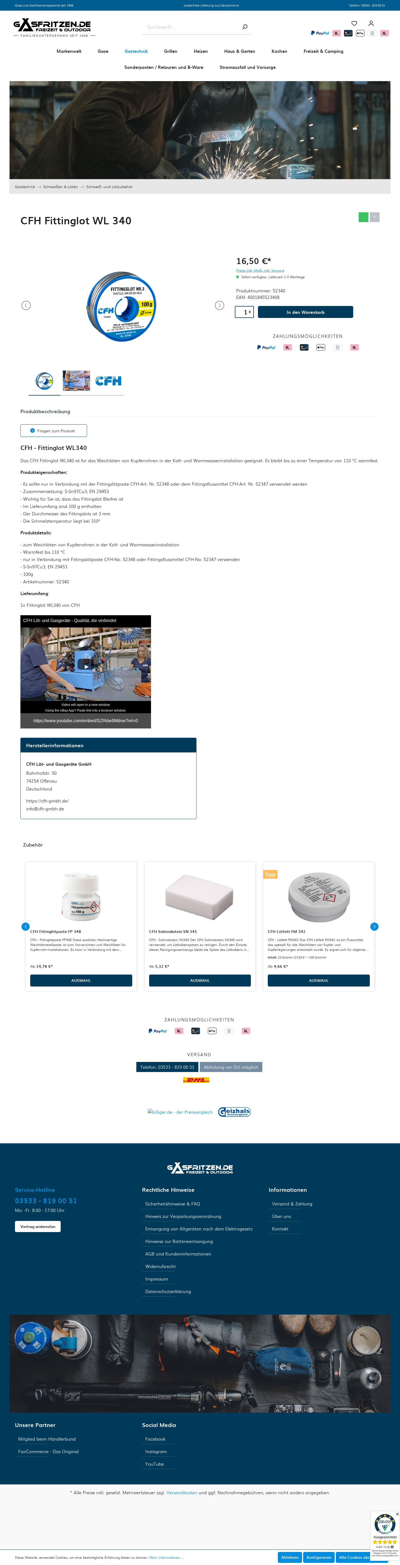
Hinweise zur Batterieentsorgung (179, 1241)
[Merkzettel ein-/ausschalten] (375, 217)
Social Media (159, 1425)
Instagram (156, 1451)
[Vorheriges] (26, 305)
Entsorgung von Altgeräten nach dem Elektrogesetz (199, 1229)
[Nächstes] (219, 305)
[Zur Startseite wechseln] (200, 1167)
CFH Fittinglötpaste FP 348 (55, 931)
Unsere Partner (35, 1425)
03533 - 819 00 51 (373, 5)
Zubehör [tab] (33, 844)
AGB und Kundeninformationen (178, 1254)
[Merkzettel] (354, 23)
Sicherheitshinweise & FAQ (172, 1203)
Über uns (281, 1216)
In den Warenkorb (306, 312)
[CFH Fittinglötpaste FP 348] (81, 897)
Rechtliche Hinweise (168, 1190)
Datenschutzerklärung (168, 1291)
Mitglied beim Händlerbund (47, 1439)
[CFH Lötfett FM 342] (319, 897)
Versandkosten (182, 1492)
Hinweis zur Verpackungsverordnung (183, 1216)
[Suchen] (244, 27)
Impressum (156, 1279)
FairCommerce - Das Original (48, 1451)
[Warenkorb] (385, 21)
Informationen (288, 1190)
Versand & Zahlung (292, 1203)
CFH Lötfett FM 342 (287, 931)
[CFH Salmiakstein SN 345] (200, 897)
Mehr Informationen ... (166, 1557)
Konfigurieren (319, 1557)
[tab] (45, 410)
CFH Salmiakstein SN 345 (173, 931)
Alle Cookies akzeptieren (362, 1557)
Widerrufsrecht (160, 1266)
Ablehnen (290, 1557)
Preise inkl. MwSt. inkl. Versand (260, 270)
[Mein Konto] (371, 23)
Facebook (155, 1439)
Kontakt (280, 1229)
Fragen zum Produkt (56, 430)
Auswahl (81, 980)
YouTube (154, 1464)
